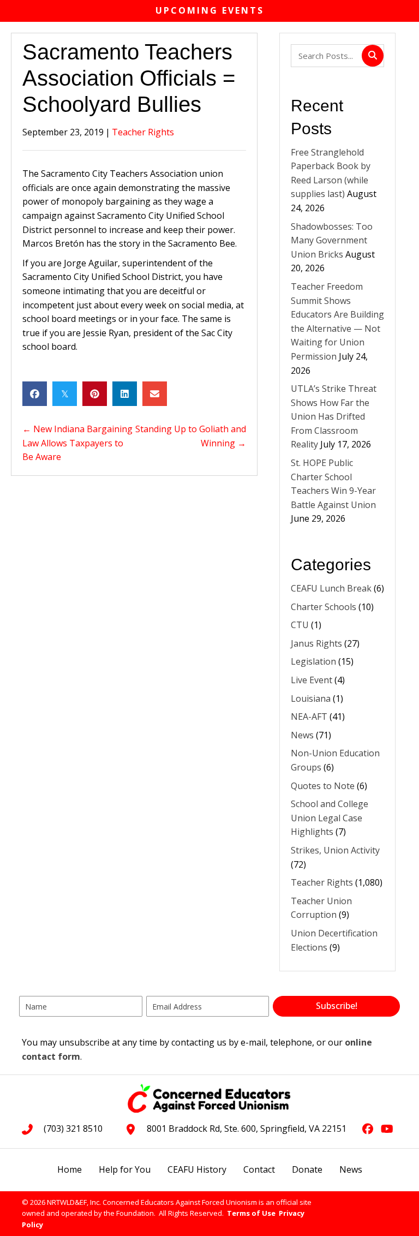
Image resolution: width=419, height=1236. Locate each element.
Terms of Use (251, 1213)
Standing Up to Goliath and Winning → (190, 436)
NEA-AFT (309, 716)
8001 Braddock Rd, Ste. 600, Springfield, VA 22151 (246, 1128)
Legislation (313, 661)
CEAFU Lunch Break (331, 588)
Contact (259, 1169)
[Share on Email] (154, 393)
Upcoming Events (209, 10)
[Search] (373, 56)
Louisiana (311, 698)
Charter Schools (323, 607)
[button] (336, 1006)
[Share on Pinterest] (94, 393)
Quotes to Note (323, 786)
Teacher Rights (143, 132)
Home (69, 1169)
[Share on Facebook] (34, 393)
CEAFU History (196, 1169)
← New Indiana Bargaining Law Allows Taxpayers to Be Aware (77, 443)
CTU (300, 625)
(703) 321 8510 (73, 1128)
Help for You (125, 1169)
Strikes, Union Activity (335, 850)
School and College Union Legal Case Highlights (329, 818)
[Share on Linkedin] (124, 393)
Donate (307, 1169)
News (302, 735)
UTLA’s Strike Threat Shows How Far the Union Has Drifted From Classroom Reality (333, 416)
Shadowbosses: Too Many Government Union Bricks (332, 240)
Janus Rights (316, 643)
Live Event (311, 680)
